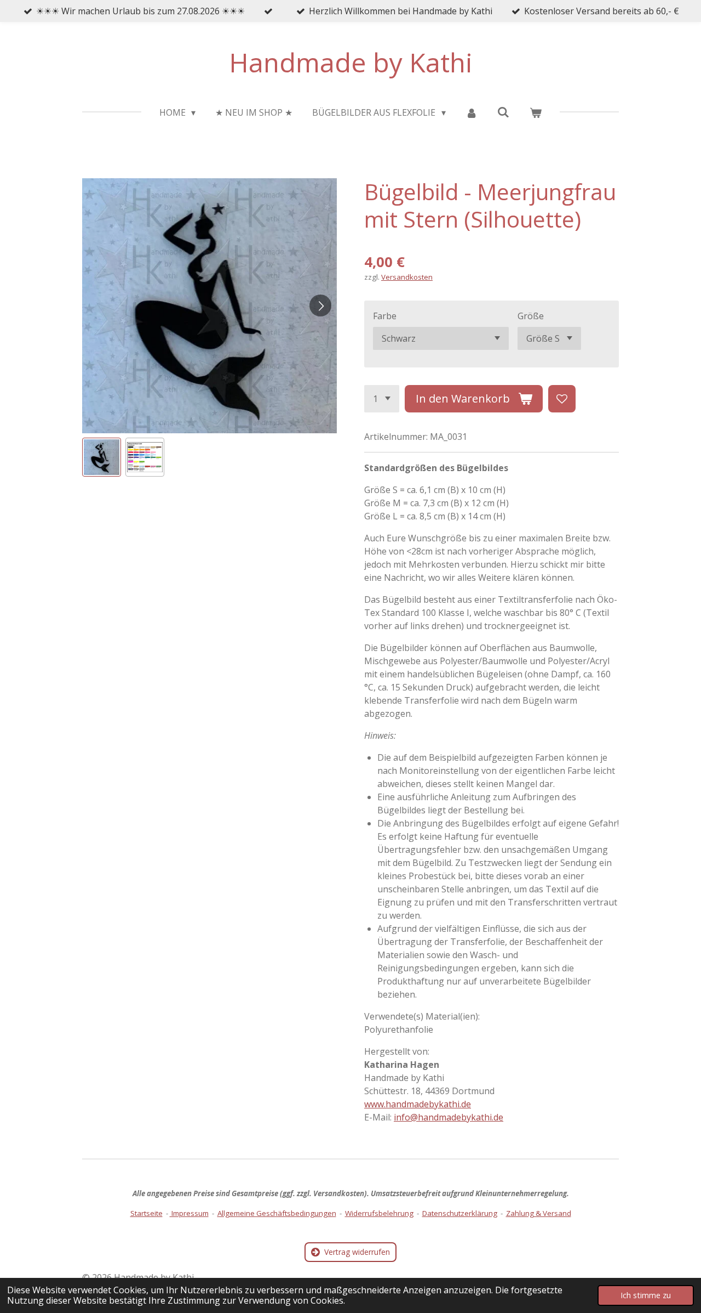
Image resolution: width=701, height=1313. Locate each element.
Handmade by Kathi (351, 62)
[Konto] (471, 112)
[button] (101, 457)
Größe (531, 316)
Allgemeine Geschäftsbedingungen (276, 1213)
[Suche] (503, 112)
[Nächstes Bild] (320, 305)
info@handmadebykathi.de (448, 1117)
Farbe (385, 316)
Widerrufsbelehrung (379, 1213)
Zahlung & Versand (538, 1213)
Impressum (189, 1213)
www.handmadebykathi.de (417, 1104)
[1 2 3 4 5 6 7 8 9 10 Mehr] (381, 398)
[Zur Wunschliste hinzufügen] (562, 398)
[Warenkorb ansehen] (535, 112)
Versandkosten (407, 277)
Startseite (146, 1213)
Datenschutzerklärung (459, 1213)
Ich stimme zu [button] (645, 1295)
